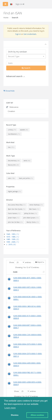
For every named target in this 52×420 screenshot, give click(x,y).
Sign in (19, 4)
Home (5, 17)
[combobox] (26, 56)
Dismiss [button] (14, 415)
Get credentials (29, 34)
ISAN (15, 272)
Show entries (20, 262)
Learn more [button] (10, 408)
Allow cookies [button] (37, 415)
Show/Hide (10, 91)
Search (27, 68)
